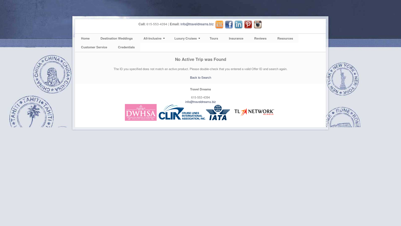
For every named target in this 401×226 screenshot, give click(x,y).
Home (85, 38)
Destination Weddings (116, 38)
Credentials (126, 47)
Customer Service (94, 47)
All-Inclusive (152, 38)
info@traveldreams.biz (197, 24)
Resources (285, 38)
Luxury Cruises (185, 38)
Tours (214, 38)
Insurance (236, 38)
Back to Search (200, 77)
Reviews (260, 38)
